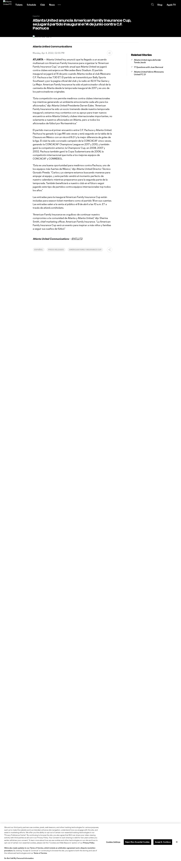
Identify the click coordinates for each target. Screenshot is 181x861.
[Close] (177, 842)
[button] (59, 5)
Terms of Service (36, 848)
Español (38, 250)
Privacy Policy (88, 843)
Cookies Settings (113, 842)
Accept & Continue (163, 842)
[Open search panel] (152, 5)
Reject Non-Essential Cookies (137, 842)
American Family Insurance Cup (85, 250)
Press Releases (56, 250)
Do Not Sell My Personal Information (19, 858)
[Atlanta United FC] (7, 4)
